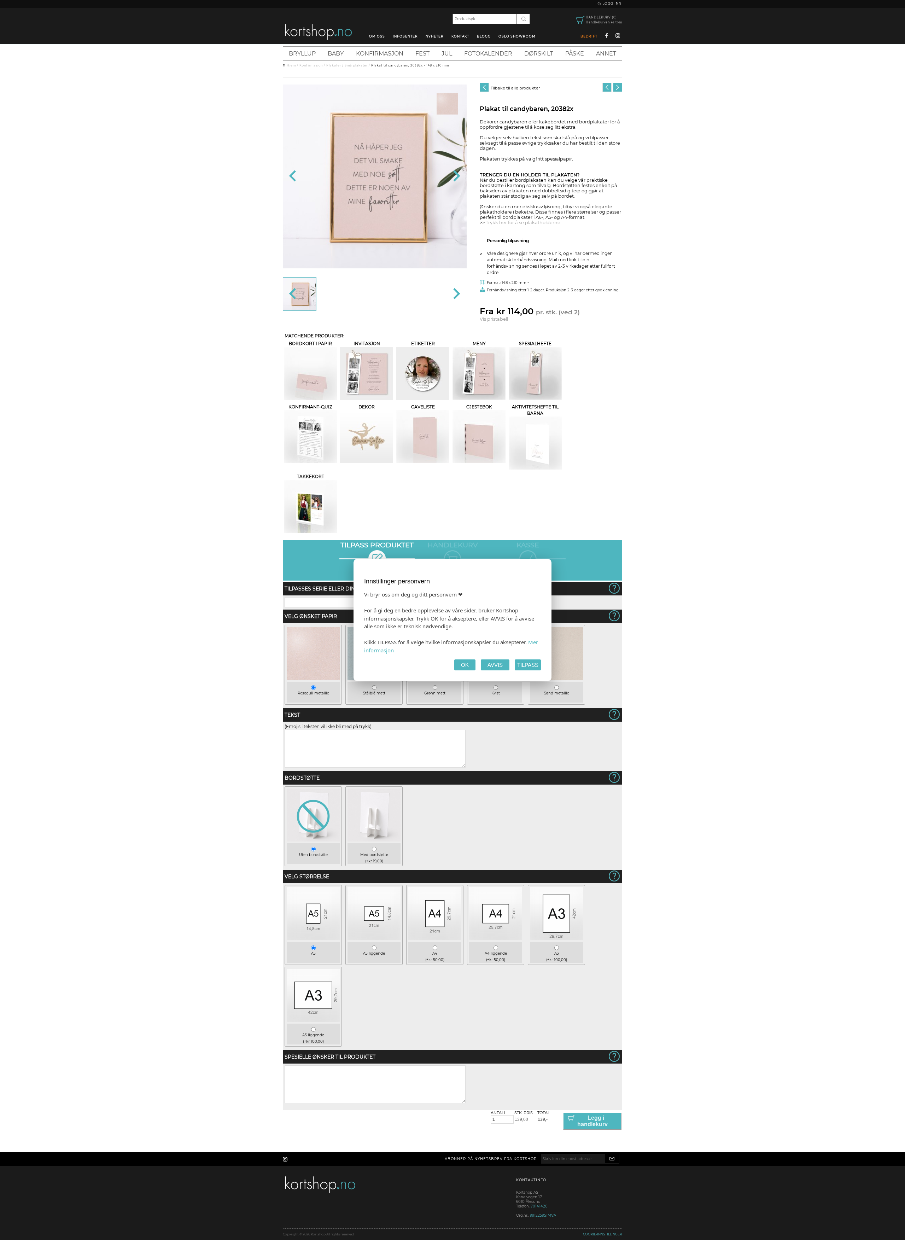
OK (465, 665)
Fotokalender (488, 53)
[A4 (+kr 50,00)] (434, 938)
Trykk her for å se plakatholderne (523, 222)
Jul (447, 53)
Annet (606, 53)
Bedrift (588, 36)
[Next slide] (456, 176)
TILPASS (527, 665)
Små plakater (356, 65)
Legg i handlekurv (592, 1121)
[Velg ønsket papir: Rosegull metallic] (447, 104)
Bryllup (302, 53)
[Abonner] (612, 1159)
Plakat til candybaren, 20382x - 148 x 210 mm (410, 65)
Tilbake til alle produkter (515, 88)
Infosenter (405, 36)
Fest (422, 53)
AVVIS (495, 665)
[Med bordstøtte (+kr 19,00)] (374, 840)
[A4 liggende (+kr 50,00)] (495, 938)
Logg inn (611, 3)
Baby (336, 53)
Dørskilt (538, 53)
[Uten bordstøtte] (313, 840)
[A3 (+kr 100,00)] (556, 938)
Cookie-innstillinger (602, 1234)
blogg (484, 36)
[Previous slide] (293, 176)
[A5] (313, 938)
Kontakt (460, 36)
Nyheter (435, 36)
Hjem (291, 65)
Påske (574, 53)
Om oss (377, 36)
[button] (299, 294)
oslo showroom (517, 36)
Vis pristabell (494, 319)
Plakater (333, 65)
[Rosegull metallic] (313, 678)
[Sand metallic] (556, 678)
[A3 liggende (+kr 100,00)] (313, 1020)
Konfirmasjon (379, 53)
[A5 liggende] (374, 938)
